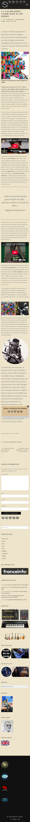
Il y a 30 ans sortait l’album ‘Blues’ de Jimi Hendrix (12, 13)
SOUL (3, 546)
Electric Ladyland (17, 271)
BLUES (8, 21)
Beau (3, 595)
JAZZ (3, 543)
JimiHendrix (13, 442)
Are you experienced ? (11, 267)
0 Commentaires (19, 19)
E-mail (2, 499)
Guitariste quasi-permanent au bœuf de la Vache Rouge (22, 450)
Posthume (19, 442)
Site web (3, 506)
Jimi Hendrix (12, 158)
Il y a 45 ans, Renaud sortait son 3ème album (17, 585)
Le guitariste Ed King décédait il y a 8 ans (17, 599)
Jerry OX (4, 587)
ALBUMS (3, 21)
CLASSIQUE (4, 553)
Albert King (10, 171)
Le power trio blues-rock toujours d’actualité (7, 450)
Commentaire (5, 474)
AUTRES (4, 558)
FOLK (3, 548)
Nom (2, 493)
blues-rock (8, 442)
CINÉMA (4, 556)
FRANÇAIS (4, 551)
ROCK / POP (13, 21)
